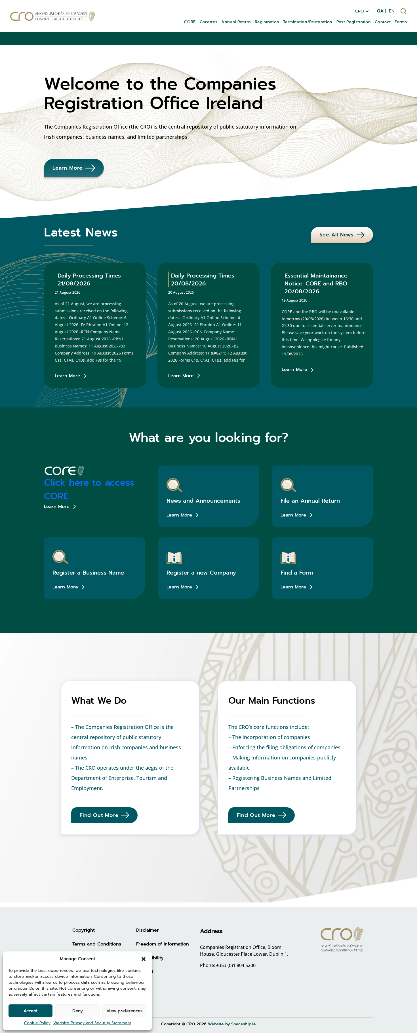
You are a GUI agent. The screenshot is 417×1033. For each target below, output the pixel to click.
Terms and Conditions (96, 944)
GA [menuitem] (380, 11)
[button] (143, 959)
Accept (31, 1011)
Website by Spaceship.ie (232, 1024)
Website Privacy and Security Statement (92, 1023)
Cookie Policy (37, 1023)
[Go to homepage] (52, 16)
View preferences (124, 1011)
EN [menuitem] (392, 11)
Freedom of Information (162, 944)
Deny (77, 1011)
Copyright (83, 930)
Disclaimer (147, 930)
